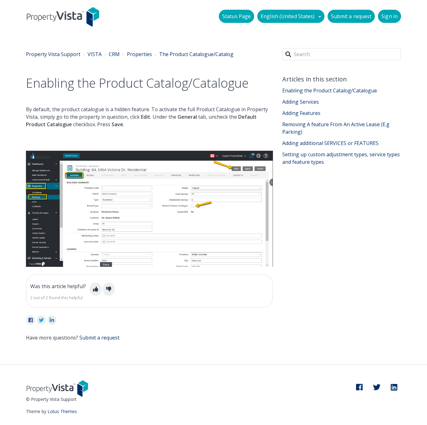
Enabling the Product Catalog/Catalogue (329, 90)
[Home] (63, 16)
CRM (114, 54)
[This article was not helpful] (109, 289)
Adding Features (301, 113)
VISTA (95, 54)
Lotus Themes (62, 411)
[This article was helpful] (96, 289)
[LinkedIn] (52, 320)
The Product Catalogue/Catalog (196, 54)
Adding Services (300, 101)
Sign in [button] (389, 16)
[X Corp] (41, 320)
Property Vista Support (53, 54)
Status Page (236, 16)
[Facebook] (30, 320)
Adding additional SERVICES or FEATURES (330, 143)
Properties (139, 54)
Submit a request (351, 16)
